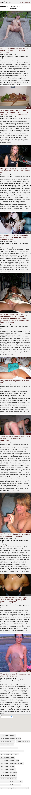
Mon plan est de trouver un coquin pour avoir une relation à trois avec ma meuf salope (14, 237)
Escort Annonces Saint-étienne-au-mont (11, 751)
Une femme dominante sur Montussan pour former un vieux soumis (15, 535)
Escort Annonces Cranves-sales (9, 760)
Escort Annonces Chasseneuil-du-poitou (12, 763)
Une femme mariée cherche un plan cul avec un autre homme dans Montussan (14, 50)
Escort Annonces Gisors (21, 788)
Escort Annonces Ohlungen (8, 735)
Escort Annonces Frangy (23, 741)
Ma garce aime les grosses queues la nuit (15, 382)
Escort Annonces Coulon (7, 757)
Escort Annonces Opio (6, 788)
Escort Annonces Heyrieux (7, 769)
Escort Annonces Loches (7, 766)
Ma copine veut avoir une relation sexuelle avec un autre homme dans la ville (15, 171)
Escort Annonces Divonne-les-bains (10, 738)
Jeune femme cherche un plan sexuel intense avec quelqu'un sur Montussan (15, 439)
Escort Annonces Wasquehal (8, 775)
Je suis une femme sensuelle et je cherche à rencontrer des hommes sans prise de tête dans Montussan (14, 112)
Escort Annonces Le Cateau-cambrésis (11, 782)
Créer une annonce (24, 2)
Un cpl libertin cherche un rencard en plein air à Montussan (15, 675)
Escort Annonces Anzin (7, 745)
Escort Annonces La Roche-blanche (10, 785)
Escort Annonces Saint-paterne (9, 754)
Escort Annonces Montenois (8, 778)
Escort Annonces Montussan (8, 772)
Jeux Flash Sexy (6, 2)
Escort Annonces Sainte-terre (8, 748)
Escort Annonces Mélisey (7, 741)
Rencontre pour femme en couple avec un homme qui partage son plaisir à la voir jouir (13, 600)
